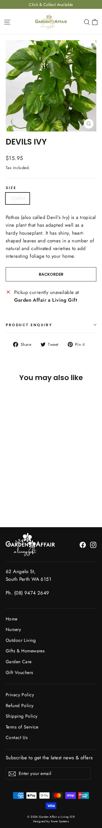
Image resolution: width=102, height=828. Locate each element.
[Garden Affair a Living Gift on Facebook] (83, 544)
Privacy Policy (20, 694)
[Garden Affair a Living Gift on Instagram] (93, 544)
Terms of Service (22, 727)
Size (11, 188)
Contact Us (16, 737)
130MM (17, 198)
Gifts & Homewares (25, 651)
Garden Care (19, 661)
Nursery (13, 629)
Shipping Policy (21, 716)
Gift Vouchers (19, 672)
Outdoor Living (21, 640)
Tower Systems (60, 821)
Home (12, 619)
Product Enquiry (29, 324)
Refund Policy (20, 705)
